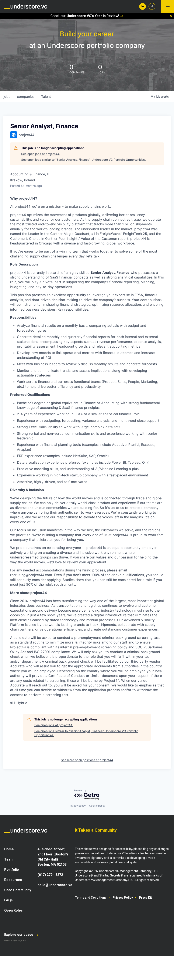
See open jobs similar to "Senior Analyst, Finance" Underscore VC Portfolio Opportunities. (83, 159)
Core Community (17, 890)
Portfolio (11, 870)
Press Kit (145, 897)
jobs (6, 96)
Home (9, 849)
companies (25, 96)
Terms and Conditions (91, 897)
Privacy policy (77, 805)
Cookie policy (97, 805)
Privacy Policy (123, 897)
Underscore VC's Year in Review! (93, 16)
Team (8, 859)
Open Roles (13, 910)
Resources (13, 880)
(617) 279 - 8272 (50, 875)
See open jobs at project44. (40, 154)
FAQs (8, 900)
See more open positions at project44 (87, 760)
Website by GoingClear (15, 940)
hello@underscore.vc (55, 885)
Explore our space (19, 935)
